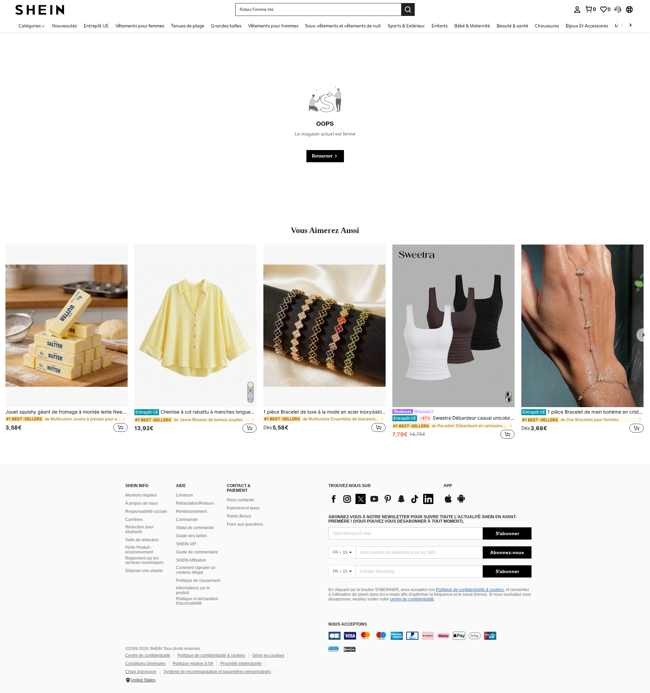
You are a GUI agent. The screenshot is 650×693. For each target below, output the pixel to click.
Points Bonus (239, 516)
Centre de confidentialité (147, 655)
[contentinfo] (430, 636)
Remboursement (191, 511)
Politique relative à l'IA (193, 663)
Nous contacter (241, 500)
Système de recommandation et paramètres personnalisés (217, 671)
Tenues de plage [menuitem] (187, 25)
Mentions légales (141, 495)
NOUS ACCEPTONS (347, 624)
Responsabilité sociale (146, 511)
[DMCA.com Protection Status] (349, 649)
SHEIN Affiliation (191, 560)
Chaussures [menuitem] (547, 25)
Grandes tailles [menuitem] (226, 25)
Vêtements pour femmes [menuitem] (139, 25)
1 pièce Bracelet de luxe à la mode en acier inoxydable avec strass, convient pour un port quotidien (324, 412)
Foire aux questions (245, 524)
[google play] (461, 502)
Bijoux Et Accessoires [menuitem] (587, 25)
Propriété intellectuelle (241, 663)
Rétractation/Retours (195, 503)
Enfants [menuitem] (440, 25)
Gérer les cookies (268, 655)
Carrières (134, 519)
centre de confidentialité (412, 599)
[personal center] (577, 9)
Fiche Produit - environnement (139, 549)
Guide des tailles (191, 535)
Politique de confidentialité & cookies (470, 589)
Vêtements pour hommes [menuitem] (273, 25)
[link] (590, 9)
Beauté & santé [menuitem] (512, 25)
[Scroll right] (630, 25)
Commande (187, 519)
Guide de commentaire (197, 552)
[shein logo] (39, 9)
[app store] (448, 502)
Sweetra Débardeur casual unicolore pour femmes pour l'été (454, 418)
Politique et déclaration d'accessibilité (197, 601)
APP (447, 486)
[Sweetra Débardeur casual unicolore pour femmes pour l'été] (453, 326)
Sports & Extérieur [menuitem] (406, 25)
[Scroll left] (622, 25)
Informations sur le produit (193, 590)
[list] (382, 499)
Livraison (184, 495)
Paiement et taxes (243, 508)
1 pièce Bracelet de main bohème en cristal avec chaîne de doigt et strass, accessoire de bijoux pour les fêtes (583, 412)
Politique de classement (198, 580)
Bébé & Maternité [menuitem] (472, 25)
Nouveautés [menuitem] (64, 25)
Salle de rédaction (142, 540)
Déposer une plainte (144, 570)
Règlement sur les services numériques (144, 560)
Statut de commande (195, 527)
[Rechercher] (408, 9)
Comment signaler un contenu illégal (196, 570)
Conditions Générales (145, 663)
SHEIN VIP (186, 544)
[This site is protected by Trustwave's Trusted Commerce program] (333, 649)
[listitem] (66, 342)
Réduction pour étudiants (139, 529)
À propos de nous (141, 503)
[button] (618, 9)
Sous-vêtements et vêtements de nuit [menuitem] (343, 25)
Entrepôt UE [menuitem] (96, 25)
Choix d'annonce (140, 671)
